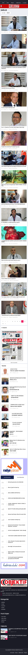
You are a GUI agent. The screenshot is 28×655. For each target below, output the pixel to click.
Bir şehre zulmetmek (17, 422)
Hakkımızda (18, 2)
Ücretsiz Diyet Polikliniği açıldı (8, 107)
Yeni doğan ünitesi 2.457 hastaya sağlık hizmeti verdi (13, 297)
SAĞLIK (8, 12)
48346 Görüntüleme (14, 49)
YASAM (2, 604)
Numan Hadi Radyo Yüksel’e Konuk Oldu (17, 514)
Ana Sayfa (3, 12)
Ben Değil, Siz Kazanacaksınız (14, 546)
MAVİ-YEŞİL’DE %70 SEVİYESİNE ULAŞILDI (18, 635)
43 (12, 321)
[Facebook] (6, 1)
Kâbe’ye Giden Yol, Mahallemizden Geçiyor (17, 441)
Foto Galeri (3, 616)
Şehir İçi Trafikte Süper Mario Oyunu (18, 449)
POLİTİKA (3, 605)
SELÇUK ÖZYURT (16, 424)
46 (19, 321)
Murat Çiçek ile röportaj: (13, 487)
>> (5, 323)
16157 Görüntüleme (13, 168)
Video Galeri (3, 618)
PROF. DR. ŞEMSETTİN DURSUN (17, 370)
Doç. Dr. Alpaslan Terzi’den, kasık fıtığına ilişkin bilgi (12, 127)
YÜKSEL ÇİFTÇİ (13, 379)
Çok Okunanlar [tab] (7, 477)
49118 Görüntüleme (14, 32)
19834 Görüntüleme (14, 262)
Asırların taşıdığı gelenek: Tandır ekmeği (17, 530)
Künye (16, 652)
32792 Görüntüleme (13, 206)
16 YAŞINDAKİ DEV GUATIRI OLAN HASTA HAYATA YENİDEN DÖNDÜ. (14, 241)
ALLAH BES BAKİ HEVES (17, 413)
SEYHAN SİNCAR (14, 397)
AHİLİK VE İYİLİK (13, 369)
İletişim (12, 2)
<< (2, 321)
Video (8, 2)
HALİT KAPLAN (13, 443)
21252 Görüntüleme (14, 280)
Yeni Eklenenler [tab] (20, 477)
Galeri (3, 2)
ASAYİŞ (2, 607)
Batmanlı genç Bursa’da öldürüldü (15, 482)
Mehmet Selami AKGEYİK (16, 406)
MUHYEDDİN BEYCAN (14, 389)
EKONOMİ (3, 609)
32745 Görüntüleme (14, 90)
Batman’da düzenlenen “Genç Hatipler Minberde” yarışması (16, 525)
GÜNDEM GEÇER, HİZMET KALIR (17, 404)
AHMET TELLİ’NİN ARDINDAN (17, 395)
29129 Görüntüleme (13, 148)
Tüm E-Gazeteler (14, 362)
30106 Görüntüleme (14, 109)
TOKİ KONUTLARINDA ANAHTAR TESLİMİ (17, 535)
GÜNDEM (3, 602)
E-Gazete (24, 2)
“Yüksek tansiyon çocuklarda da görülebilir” (11, 315)
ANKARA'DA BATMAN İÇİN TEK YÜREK (18, 378)
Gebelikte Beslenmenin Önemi (8, 88)
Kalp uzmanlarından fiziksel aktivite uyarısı (10, 260)
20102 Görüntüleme (15, 298)
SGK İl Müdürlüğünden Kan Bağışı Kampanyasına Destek (13, 166)
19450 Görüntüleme (13, 224)
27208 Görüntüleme (14, 243)
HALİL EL (11, 434)
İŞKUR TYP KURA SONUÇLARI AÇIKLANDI (17, 509)
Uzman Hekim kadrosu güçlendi (8, 278)
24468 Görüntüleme (14, 70)
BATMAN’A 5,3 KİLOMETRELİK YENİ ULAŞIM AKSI (17, 629)
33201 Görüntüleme (14, 317)
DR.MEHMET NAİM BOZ (17, 415)
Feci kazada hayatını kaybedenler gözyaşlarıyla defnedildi (15, 558)
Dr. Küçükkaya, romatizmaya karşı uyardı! (10, 222)
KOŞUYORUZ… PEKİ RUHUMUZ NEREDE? (16, 432)
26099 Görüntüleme (14, 187)
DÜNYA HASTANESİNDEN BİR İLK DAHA (16, 498)
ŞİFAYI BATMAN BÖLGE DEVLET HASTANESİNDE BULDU (13, 204)
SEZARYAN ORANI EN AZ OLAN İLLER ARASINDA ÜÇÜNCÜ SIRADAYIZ (13, 68)
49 (2, 323)
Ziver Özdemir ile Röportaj (14, 519)
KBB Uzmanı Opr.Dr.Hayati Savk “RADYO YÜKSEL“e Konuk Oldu (13, 185)
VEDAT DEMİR (13, 450)
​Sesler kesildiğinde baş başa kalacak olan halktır (18, 387)
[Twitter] (4, 1)
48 (24, 321)
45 (17, 321)
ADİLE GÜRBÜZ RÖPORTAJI (14, 492)
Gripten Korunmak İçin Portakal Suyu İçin (10, 146)
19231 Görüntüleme (13, 129)
